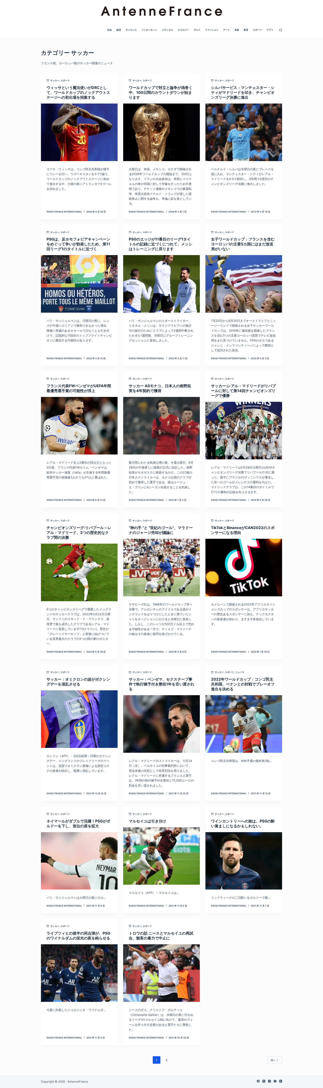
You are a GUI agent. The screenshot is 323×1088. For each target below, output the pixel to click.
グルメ (197, 29)
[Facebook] (258, 1081)
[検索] (280, 30)
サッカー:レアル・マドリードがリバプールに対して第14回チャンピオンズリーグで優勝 (243, 391)
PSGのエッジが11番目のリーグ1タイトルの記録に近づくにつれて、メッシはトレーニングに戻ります (160, 244)
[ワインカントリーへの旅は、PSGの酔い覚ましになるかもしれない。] (243, 861)
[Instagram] (269, 1081)
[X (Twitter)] (263, 1081)
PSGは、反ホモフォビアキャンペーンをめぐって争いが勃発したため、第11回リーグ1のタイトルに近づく (78, 244)
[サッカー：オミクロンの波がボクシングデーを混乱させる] (79, 719)
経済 (118, 29)
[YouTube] (280, 1081)
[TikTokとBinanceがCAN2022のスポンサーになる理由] (243, 567)
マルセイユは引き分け (147, 821)
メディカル (167, 29)
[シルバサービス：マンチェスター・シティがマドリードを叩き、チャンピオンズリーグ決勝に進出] (243, 132)
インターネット (149, 29)
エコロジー (183, 29)
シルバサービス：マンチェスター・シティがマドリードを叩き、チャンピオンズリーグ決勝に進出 (243, 92)
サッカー (54, 80)
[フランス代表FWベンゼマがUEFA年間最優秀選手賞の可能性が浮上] (79, 425)
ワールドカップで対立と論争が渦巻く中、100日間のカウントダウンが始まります (160, 92)
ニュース (239, 672)
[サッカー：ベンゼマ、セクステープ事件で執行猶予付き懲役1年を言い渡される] (161, 724)
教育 (246, 29)
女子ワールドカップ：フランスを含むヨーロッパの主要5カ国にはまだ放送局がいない (243, 244)
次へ (273, 1060)
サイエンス (131, 29)
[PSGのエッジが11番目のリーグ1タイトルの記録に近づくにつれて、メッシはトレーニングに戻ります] (161, 284)
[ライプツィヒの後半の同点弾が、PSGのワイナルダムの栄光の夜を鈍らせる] (79, 973)
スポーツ (257, 29)
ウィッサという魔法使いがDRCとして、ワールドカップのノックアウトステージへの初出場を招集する (78, 92)
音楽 (237, 29)
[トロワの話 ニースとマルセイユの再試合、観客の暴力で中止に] (161, 973)
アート (226, 29)
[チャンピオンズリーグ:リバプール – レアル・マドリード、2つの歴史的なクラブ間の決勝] (79, 572)
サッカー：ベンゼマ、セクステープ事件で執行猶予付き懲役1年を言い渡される (161, 684)
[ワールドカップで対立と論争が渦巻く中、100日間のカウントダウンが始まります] (161, 132)
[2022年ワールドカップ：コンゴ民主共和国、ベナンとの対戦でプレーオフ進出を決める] (243, 724)
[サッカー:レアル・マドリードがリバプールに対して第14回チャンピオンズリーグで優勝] (243, 430)
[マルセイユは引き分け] (161, 856)
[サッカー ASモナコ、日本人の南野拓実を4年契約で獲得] (161, 425)
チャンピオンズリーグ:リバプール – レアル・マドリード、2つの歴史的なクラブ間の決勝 (79, 532)
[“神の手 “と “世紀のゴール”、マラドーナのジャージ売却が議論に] (161, 567)
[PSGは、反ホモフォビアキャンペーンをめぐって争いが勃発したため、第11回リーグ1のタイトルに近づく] (79, 284)
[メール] (275, 1081)
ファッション (212, 29)
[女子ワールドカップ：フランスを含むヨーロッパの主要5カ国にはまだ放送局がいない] (243, 284)
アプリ (270, 29)
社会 (109, 29)
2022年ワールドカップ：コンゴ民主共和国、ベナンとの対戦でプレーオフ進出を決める (243, 684)
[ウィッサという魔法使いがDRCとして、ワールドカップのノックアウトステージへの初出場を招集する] (79, 132)
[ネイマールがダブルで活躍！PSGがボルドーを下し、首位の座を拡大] (79, 861)
